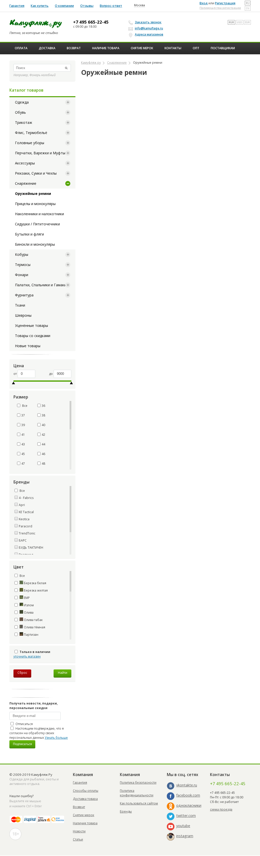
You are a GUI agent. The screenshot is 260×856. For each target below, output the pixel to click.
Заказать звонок (148, 22)
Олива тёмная (34, 627)
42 (43, 434)
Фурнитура (24, 295)
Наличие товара (105, 48)
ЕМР (26, 598)
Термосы (22, 264)
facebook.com (188, 795)
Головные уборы (29, 142)
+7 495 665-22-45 (91, 22)
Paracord (25, 526)
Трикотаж (23, 122)
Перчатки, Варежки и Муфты (40, 152)
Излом (28, 605)
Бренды (126, 811)
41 (23, 434)
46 (43, 454)
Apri (22, 505)
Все (24, 406)
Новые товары (27, 345)
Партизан (30, 634)
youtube (183, 825)
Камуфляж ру (91, 62)
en (247, 8)
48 (43, 463)
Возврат (74, 48)
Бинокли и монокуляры (35, 244)
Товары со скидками (32, 335)
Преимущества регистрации (220, 8)
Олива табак (33, 620)
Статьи (78, 839)
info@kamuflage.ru (149, 28)
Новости (79, 831)
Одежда (22, 102)
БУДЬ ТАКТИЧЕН (31, 547)
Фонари (21, 274)
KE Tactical (26, 512)
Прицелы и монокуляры (35, 203)
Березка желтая (35, 590)
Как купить (39, 6)
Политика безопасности (138, 782)
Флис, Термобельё (31, 132)
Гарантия (16, 6)
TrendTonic (27, 533)
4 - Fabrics (26, 498)
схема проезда (221, 809)
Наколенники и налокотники (39, 213)
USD (239, 22)
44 (43, 444)
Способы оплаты (85, 790)
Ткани (20, 305)
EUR (247, 22)
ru (248, 3)
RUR (231, 22)
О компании (64, 6)
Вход (204, 3)
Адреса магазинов (149, 34)
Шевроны (23, 315)
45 (23, 454)
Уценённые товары (31, 325)
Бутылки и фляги (29, 234)
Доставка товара (85, 799)
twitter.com (186, 815)
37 (23, 415)
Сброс (22, 672)
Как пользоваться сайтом (139, 803)
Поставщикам (223, 48)
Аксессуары (25, 163)
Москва (139, 5)
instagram (184, 835)
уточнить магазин (27, 656)
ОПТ (196, 48)
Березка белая (34, 583)
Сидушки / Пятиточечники (37, 224)
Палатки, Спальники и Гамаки (40, 284)
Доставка (47, 48)
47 (23, 463)
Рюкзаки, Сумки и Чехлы (36, 173)
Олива (28, 612)
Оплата (21, 48)
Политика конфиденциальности (136, 792)
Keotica (24, 519)
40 (43, 425)
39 (23, 425)
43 (23, 444)
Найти (62, 672)
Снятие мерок (142, 48)
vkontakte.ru (186, 785)
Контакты (173, 48)
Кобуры (21, 254)
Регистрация (225, 3)
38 (43, 415)
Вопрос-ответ (111, 6)
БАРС (23, 540)
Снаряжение (25, 183)
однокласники (188, 805)
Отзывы (86, 6)
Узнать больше (56, 737)
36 (43, 406)
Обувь (20, 112)
